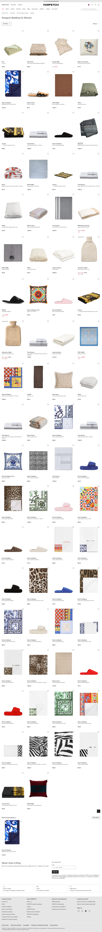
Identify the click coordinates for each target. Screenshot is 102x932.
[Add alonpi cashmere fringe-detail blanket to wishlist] (73, 321)
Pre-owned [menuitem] (54, 8)
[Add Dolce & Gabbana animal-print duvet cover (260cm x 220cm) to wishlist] (48, 732)
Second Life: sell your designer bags (86, 901)
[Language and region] (88, 4)
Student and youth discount (59, 909)
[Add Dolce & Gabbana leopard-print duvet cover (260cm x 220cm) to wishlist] (48, 650)
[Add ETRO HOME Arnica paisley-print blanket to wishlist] (73, 72)
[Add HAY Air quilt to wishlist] (22, 31)
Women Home (5, 13)
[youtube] (89, 911)
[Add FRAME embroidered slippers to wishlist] (22, 279)
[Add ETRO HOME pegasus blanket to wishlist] (22, 237)
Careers (29, 906)
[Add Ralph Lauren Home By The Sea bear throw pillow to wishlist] (98, 31)
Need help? (73, 888)
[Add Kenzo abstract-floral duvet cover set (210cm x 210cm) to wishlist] (22, 153)
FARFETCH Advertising (32, 914)
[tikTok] (82, 911)
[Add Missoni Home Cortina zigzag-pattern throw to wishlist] (73, 650)
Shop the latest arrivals (53, 1)
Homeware (12, 13)
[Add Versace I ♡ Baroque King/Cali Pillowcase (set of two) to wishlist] (98, 279)
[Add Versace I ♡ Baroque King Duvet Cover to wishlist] (73, 153)
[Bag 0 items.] (98, 4)
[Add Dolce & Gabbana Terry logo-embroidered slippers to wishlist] (48, 609)
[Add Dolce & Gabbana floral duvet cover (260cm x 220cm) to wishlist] (48, 486)
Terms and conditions (16, 925)
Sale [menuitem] (3, 8)
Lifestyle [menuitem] (48, 8)
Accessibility (26, 925)
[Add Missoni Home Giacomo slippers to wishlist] (48, 72)
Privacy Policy (62, 876)
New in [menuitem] (7, 8)
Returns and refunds (7, 909)
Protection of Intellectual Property (39, 925)
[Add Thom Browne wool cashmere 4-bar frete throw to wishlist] (73, 194)
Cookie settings (54, 925)
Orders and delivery (7, 906)
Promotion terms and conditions (10, 916)
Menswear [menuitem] (13, 4)
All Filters (5, 23)
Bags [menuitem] (28, 8)
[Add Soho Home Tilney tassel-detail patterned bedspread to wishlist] (48, 31)
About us (29, 901)
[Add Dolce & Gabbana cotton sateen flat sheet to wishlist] (73, 527)
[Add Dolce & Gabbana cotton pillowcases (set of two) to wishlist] (98, 486)
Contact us (4, 901)
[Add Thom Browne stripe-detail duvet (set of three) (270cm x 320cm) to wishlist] (98, 153)
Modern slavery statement (33, 911)
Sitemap (29, 916)
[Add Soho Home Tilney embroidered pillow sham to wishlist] (73, 363)
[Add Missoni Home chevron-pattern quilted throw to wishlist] (48, 194)
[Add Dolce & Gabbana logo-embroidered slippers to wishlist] (73, 113)
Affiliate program (56, 901)
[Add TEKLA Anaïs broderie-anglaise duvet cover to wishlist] (22, 194)
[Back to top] (98, 811)
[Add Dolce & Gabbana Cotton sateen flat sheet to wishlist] (98, 732)
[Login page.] (92, 4)
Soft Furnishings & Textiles (22, 13)
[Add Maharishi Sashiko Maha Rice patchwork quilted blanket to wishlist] (98, 113)
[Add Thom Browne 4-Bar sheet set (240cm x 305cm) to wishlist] (98, 404)
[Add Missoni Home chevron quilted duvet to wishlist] (48, 404)
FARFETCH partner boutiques (34, 904)
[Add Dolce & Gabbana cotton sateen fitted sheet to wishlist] (73, 404)
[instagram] (78, 911)
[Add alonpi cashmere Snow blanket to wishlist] (73, 237)
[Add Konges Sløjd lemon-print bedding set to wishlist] (73, 31)
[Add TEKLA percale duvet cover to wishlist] (98, 72)
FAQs (38, 888)
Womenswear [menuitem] (5, 4)
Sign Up (55, 871)
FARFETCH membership (58, 904)
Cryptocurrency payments (8, 914)
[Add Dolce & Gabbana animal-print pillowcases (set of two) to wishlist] (22, 732)
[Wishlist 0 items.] (95, 4)
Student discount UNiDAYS (59, 906)
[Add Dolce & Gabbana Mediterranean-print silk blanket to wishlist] (22, 72)
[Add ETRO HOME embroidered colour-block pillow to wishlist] (48, 773)
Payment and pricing (7, 911)
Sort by (95, 23)
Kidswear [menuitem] (20, 4)
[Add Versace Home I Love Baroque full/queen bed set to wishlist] (22, 773)
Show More (96, 817)
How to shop (7, 888)
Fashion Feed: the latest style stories (86, 904)
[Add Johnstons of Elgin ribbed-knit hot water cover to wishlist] (98, 237)
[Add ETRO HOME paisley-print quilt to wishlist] (98, 321)
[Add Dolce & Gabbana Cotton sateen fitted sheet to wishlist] (48, 445)
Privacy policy (5, 925)
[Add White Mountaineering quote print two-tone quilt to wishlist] (98, 194)
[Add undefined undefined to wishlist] (21, 821)
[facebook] (85, 911)
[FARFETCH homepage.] (51, 5)
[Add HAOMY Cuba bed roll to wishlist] (48, 363)
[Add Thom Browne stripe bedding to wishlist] (73, 445)
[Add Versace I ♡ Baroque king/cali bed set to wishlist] (22, 113)
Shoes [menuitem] (24, 8)
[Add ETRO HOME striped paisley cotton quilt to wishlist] (48, 153)
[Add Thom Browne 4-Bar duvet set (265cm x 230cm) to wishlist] (48, 113)
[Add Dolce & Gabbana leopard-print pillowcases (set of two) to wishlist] (48, 568)
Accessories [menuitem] (35, 8)
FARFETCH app (31, 909)
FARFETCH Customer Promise (9, 919)
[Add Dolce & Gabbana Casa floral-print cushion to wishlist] (22, 445)
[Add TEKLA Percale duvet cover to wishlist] (48, 237)
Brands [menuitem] (12, 8)
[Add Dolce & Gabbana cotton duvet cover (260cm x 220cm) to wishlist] (22, 363)
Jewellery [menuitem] (41, 8)
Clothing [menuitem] (18, 8)
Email (53, 864)
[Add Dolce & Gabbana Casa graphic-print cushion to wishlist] (48, 279)
